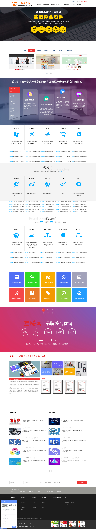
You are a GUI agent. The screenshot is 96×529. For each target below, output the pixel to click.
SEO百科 (43, 502)
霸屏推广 (53, 50)
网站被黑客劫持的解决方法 (34, 206)
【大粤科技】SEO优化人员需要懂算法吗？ (30, 438)
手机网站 (46, 50)
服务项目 (23, 497)
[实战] (48, 332)
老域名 (12, 491)
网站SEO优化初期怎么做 (65, 255)
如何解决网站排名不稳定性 (65, 154)
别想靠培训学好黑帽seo (50, 156)
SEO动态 (52, 412)
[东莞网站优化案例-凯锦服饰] (21, 62)
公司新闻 (13, 412)
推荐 (25, 50)
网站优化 (53, 4)
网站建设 (39, 50)
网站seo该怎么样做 (32, 211)
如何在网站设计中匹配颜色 (18, 257)
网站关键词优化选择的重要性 (66, 428)
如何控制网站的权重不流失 (64, 204)
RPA (39, 491)
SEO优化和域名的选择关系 (27, 428)
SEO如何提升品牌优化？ (49, 257)
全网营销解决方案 (57, 497)
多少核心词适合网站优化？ (80, 204)
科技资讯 (34, 507)
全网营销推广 (67, 4)
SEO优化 (44, 497)
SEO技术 (34, 504)
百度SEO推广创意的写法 (49, 262)
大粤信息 (29, 523)
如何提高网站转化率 (78, 159)
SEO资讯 (79, 4)
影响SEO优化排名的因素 (65, 156)
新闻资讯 (34, 497)
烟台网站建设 (22, 491)
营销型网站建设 (45, 4)
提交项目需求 (82, 482)
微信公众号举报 (50, 491)
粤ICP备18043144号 (29, 524)
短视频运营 (23, 502)
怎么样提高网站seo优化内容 (50, 201)
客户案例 (67, 504)
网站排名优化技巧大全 (17, 159)
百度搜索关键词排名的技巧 (49, 211)
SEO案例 (73, 4)
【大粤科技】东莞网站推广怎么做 (28, 457)
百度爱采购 (69, 50)
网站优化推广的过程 (17, 151)
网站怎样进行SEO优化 (33, 201)
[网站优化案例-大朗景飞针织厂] (48, 62)
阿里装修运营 (59, 4)
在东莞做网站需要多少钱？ (34, 257)
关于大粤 (67, 497)
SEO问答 (43, 504)
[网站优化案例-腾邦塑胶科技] (74, 62)
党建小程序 (31, 491)
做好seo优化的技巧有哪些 (81, 255)
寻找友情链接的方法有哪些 (79, 154)
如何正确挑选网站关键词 (18, 156)
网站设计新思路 (32, 252)
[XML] (33, 526)
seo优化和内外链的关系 (80, 257)
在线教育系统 (58, 491)
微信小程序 (61, 50)
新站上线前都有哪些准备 (49, 209)
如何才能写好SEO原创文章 (34, 151)
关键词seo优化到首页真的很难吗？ (29, 418)
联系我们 (73, 502)
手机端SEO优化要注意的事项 (80, 161)
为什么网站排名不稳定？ (34, 159)
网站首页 (39, 4)
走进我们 (85, 4)
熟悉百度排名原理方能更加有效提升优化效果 (70, 457)
